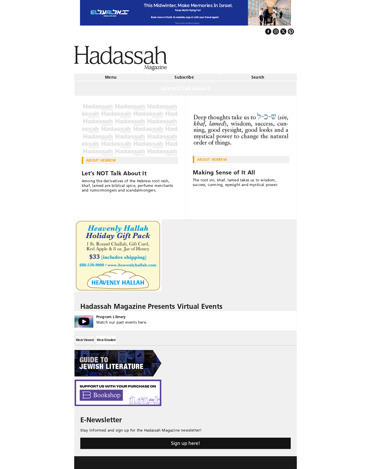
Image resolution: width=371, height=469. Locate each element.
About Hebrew (101, 158)
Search (258, 74)
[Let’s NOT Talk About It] (130, 127)
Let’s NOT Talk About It (114, 170)
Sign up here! (185, 441)
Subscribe (184, 74)
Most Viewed (85, 337)
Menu (111, 74)
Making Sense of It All (224, 170)
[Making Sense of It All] (241, 127)
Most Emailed (106, 337)
